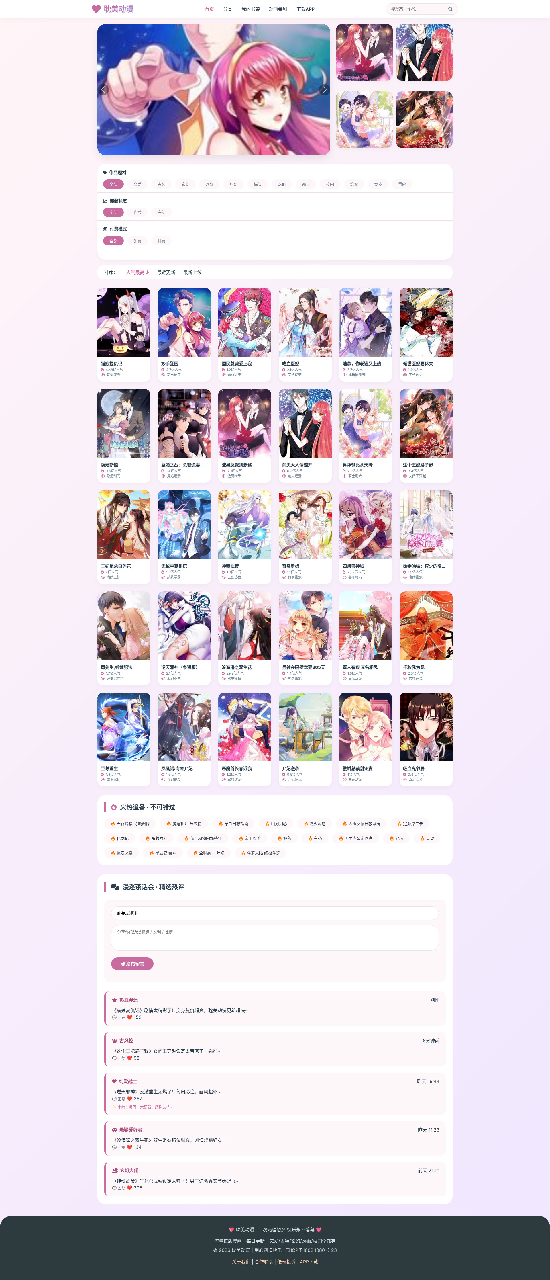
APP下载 (309, 1262)
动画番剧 (278, 9)
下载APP (305, 9)
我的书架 (250, 9)
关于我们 (241, 1262)
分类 (227, 9)
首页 (209, 9)
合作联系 (264, 1262)
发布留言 (134, 964)
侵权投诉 (286, 1262)
